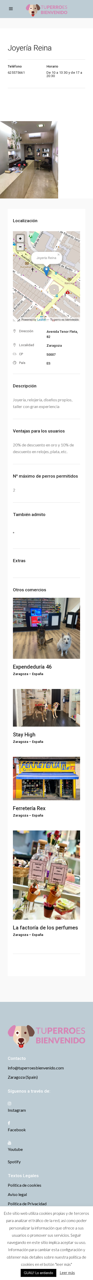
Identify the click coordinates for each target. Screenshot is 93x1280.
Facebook (17, 1129)
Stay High (24, 735)
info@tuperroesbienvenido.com (36, 1067)
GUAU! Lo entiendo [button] (38, 1273)
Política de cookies (24, 1185)
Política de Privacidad (27, 1203)
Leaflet (41, 319)
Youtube (15, 1149)
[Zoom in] (20, 238)
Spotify (14, 1161)
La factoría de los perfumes (45, 928)
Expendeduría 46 (32, 667)
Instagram (17, 1110)
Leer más (67, 1272)
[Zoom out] (20, 246)
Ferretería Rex (29, 808)
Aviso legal (17, 1194)
